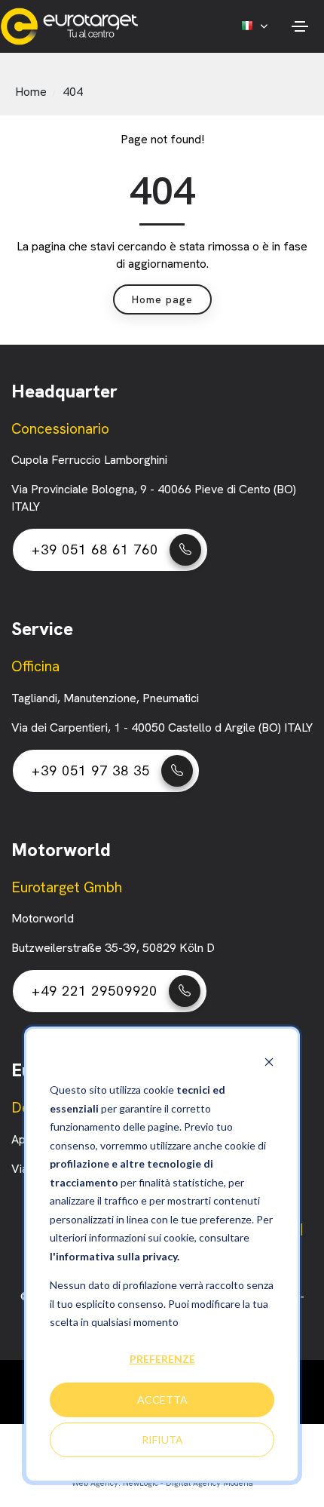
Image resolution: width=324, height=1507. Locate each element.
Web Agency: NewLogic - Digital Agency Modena (162, 1483)
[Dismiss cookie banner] (269, 1061)
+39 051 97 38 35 (91, 770)
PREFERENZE (162, 1358)
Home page (162, 299)
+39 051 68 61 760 (95, 549)
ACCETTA (162, 1399)
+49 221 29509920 (94, 990)
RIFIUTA (162, 1439)
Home (31, 92)
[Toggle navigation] (299, 26)
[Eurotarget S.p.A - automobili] (73, 26)
